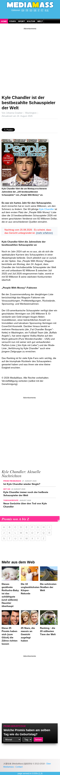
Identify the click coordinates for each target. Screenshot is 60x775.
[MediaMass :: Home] (30, 5)
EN (23, 10)
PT (42, 10)
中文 (47, 10)
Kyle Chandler (46, 209)
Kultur (31, 21)
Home (4, 21)
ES (31, 10)
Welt (40, 21)
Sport (21, 21)
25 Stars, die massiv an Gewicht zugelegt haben (28, 634)
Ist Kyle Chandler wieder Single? (21, 484)
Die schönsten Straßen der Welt (48, 587)
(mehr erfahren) (44, 233)
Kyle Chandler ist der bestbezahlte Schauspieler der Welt (28, 102)
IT (39, 10)
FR (27, 10)
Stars (12, 21)
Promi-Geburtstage (15, 726)
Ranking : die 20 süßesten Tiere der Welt (48, 631)
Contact (19, 767)
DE (35, 10)
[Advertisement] (30, 60)
